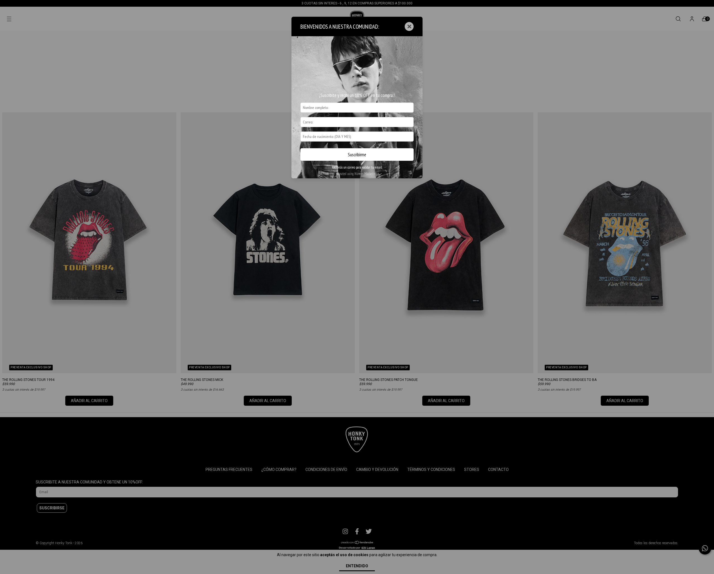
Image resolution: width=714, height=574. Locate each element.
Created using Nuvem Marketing (357, 173)
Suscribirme (357, 155)
